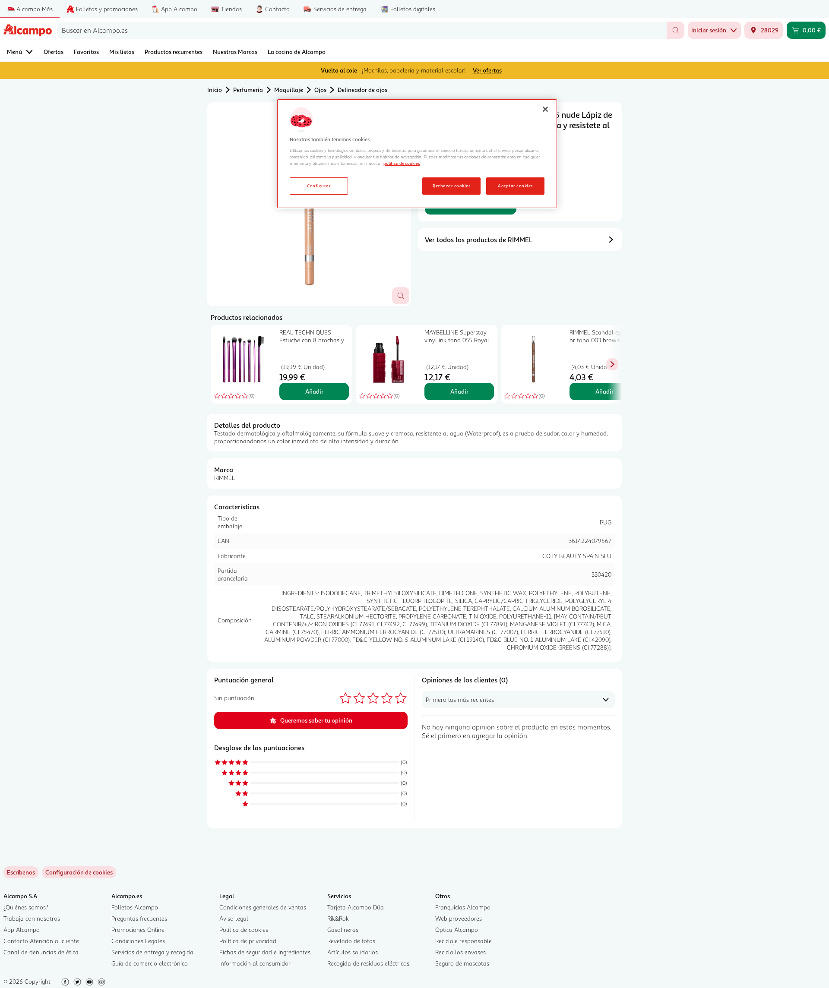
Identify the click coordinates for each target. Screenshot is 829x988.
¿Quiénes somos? (25, 907)
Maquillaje (288, 89)
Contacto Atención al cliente (41, 940)
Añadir (314, 391)
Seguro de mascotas (462, 963)
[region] (417, 153)
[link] (79, 872)
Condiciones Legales (138, 940)
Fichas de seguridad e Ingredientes (264, 952)
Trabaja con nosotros (31, 918)
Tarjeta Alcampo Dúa (355, 907)
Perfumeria (248, 89)
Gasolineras (342, 929)
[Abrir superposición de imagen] (400, 295)
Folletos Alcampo (134, 907)
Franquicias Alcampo (462, 907)
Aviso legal (233, 918)
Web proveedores (458, 918)
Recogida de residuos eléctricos (368, 963)
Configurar (319, 185)
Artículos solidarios (352, 952)
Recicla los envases (460, 952)
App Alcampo (21, 929)
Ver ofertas (487, 70)
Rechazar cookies (451, 185)
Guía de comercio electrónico (149, 963)
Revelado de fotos (351, 940)
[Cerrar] (545, 109)
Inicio (214, 89)
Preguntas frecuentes (139, 918)
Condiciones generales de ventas (262, 907)
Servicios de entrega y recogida (152, 952)
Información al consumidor (255, 963)
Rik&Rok (338, 918)
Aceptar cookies (515, 185)
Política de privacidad (247, 940)
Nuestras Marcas (235, 51)
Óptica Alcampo (456, 929)
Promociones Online (138, 929)
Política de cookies (243, 929)
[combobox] (362, 30)
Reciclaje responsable (463, 940)
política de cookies (401, 163)
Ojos (320, 89)
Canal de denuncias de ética (41, 952)
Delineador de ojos (362, 89)
